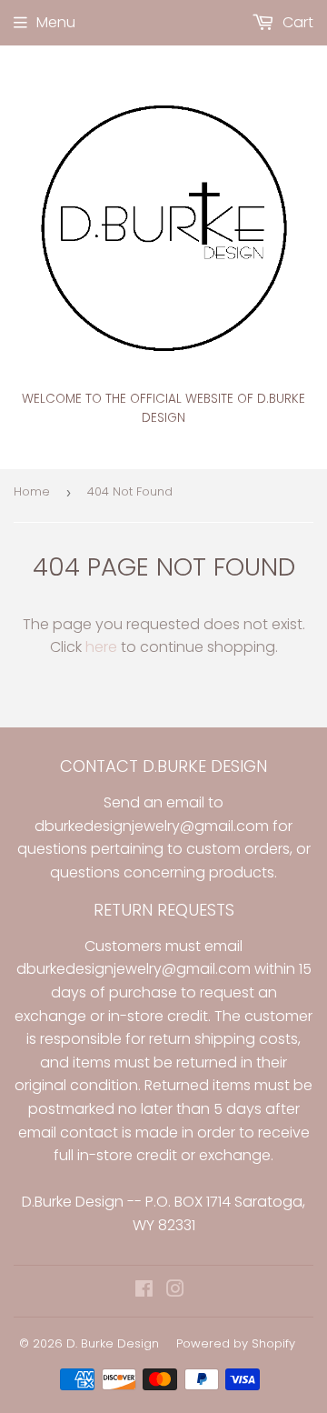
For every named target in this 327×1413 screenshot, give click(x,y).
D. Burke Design (112, 1343)
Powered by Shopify (235, 1343)
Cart (296, 22)
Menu (55, 22)
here (101, 646)
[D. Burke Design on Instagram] (175, 1290)
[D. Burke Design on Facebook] (144, 1290)
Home (32, 491)
